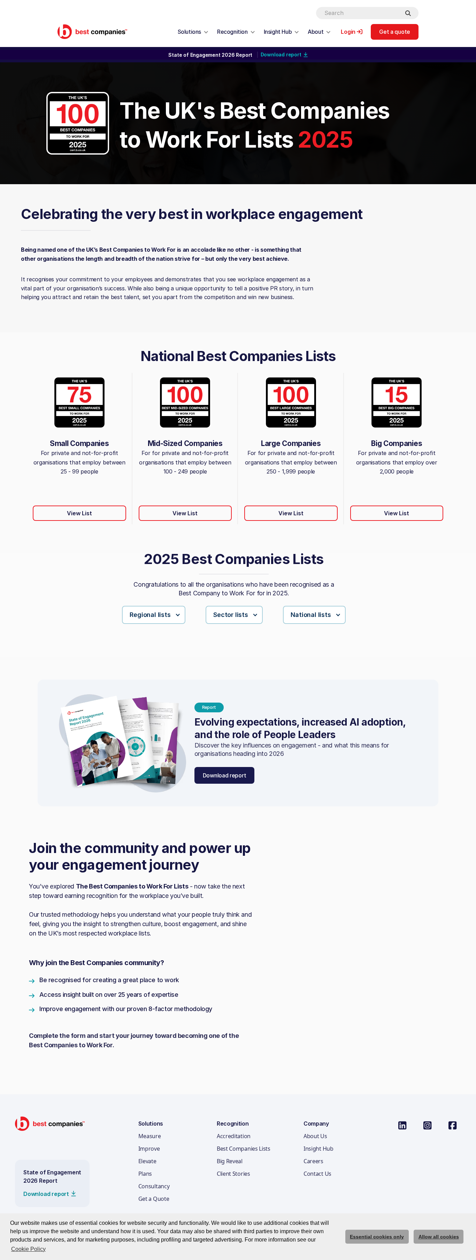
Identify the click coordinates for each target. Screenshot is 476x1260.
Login (348, 31)
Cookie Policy (28, 1249)
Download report (224, 775)
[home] (92, 31)
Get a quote (394, 31)
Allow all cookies (439, 1236)
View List (79, 513)
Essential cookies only (377, 1236)
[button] (193, 31)
